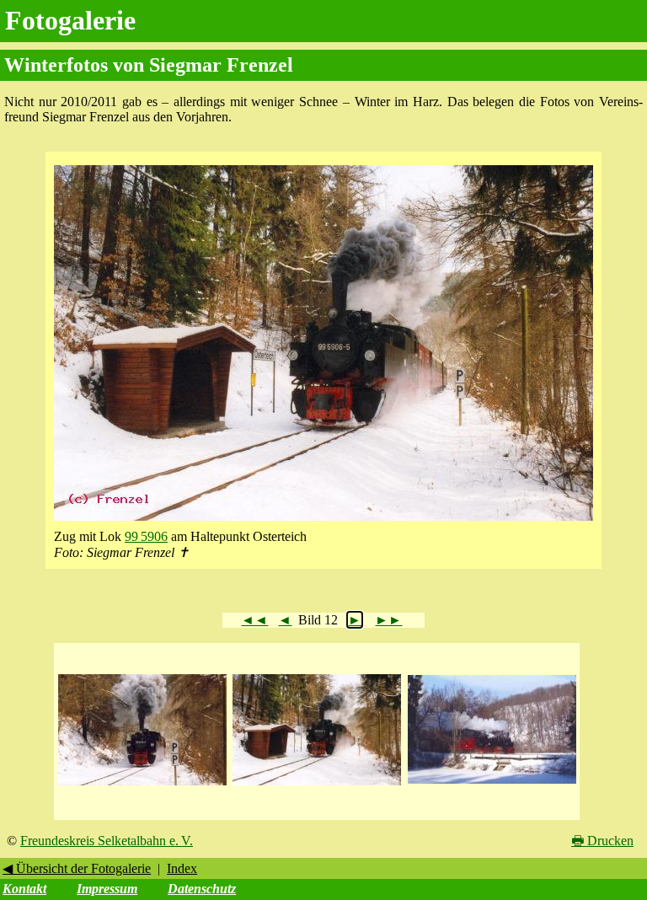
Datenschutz (202, 888)
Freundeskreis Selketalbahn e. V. (106, 840)
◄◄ (254, 620)
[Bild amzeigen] (142, 786)
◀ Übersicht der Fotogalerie (77, 868)
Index (182, 868)
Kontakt (24, 888)
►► (388, 620)
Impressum (107, 888)
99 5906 (146, 536)
